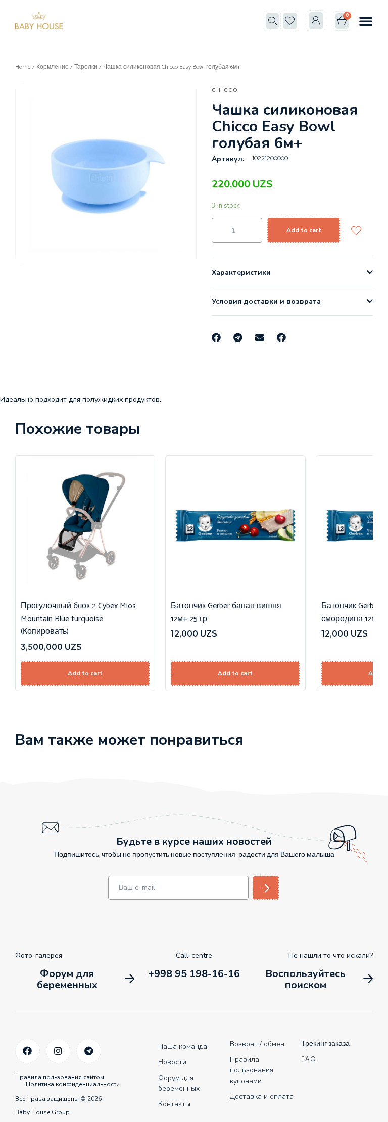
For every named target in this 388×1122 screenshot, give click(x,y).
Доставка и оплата (262, 1096)
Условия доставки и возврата (266, 301)
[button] (272, 21)
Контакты (174, 1104)
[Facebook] (27, 1051)
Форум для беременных (179, 1083)
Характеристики (241, 272)
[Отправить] (266, 888)
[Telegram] (88, 1051)
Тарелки (86, 67)
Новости (172, 1062)
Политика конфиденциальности (73, 1084)
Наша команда (182, 1046)
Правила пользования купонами (251, 1070)
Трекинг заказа (325, 1044)
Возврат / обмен (257, 1044)
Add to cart (303, 230)
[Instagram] (58, 1051)
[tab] (292, 273)
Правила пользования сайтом (59, 1077)
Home (23, 67)
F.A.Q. (309, 1059)
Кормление (52, 67)
